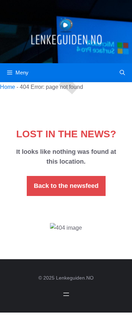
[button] (122, 72)
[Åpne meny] (66, 294)
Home (7, 87)
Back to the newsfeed (66, 185)
